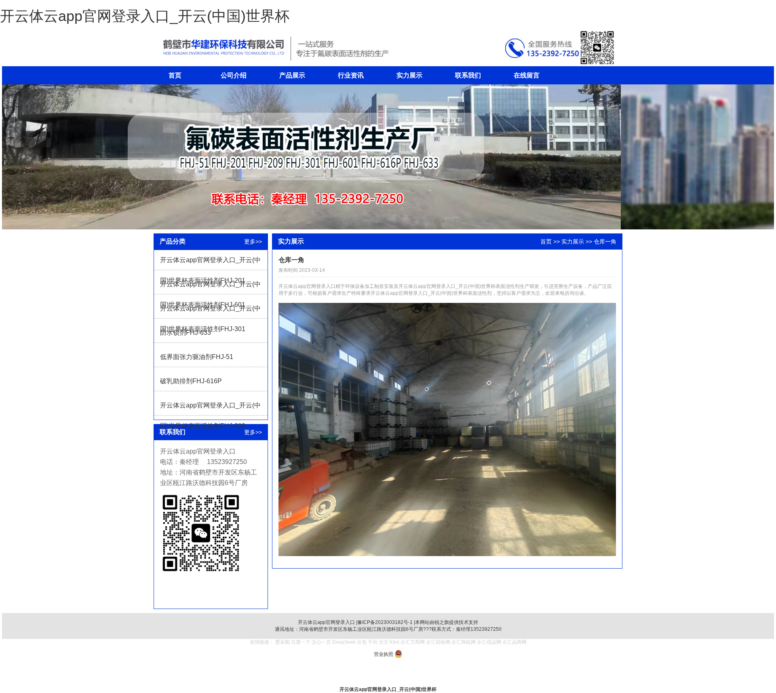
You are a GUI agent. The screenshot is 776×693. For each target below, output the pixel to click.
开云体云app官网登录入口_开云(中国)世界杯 (144, 16)
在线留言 (527, 75)
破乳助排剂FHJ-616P (191, 381)
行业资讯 (351, 75)
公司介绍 (234, 75)
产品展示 (292, 75)
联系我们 (468, 75)
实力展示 (409, 75)
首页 (175, 75)
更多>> (253, 241)
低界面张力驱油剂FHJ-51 (196, 356)
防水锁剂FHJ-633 (185, 332)
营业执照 (383, 654)
